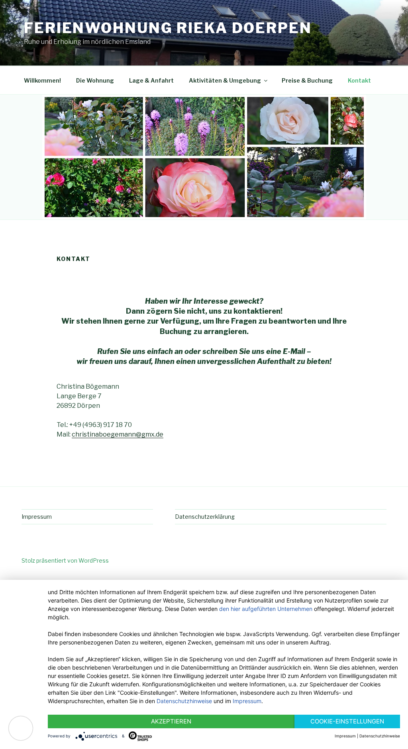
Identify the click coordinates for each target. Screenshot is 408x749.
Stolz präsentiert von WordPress (65, 560)
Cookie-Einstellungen (347, 721)
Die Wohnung (95, 80)
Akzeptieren (171, 721)
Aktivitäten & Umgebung (225, 80)
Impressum (37, 516)
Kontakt (359, 80)
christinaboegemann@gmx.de (117, 434)
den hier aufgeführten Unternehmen (265, 608)
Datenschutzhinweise (184, 701)
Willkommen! (42, 80)
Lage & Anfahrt (151, 80)
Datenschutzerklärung (205, 516)
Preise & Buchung (307, 80)
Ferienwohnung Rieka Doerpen (168, 28)
